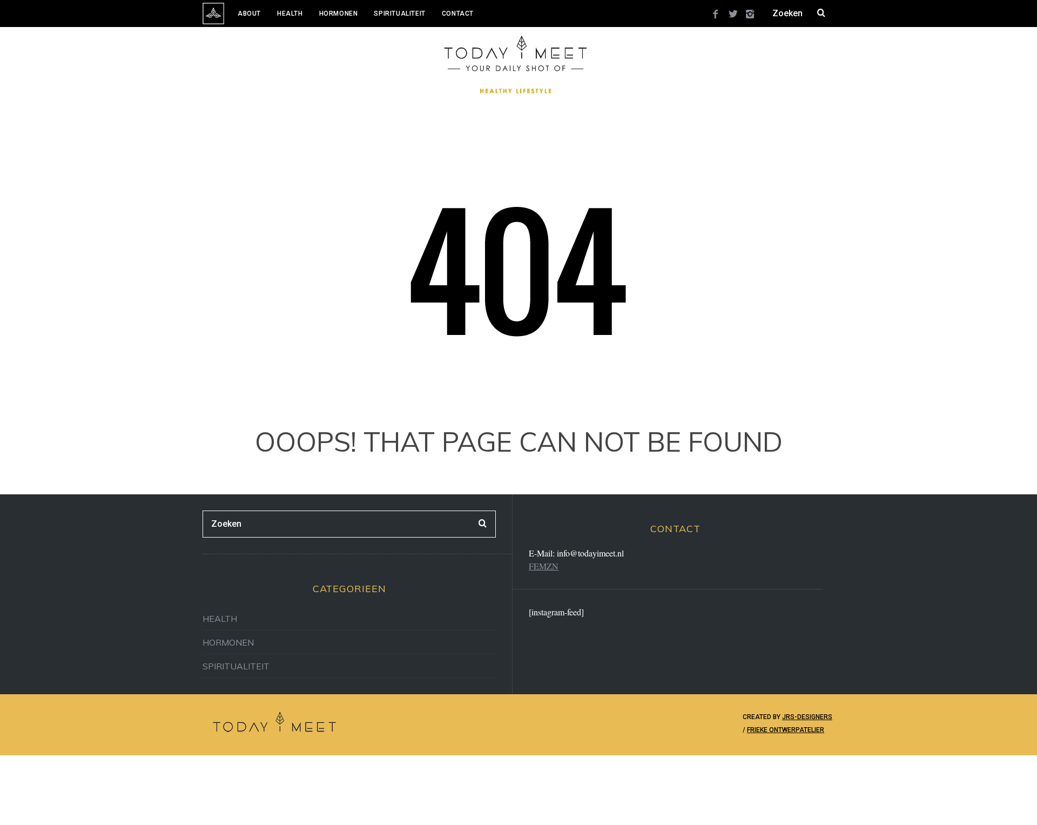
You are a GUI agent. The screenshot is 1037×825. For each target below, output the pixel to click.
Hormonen (338, 13)
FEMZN (543, 566)
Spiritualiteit (399, 13)
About (249, 13)
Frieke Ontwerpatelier (785, 730)
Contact (458, 13)
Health (290, 13)
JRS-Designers (807, 717)
